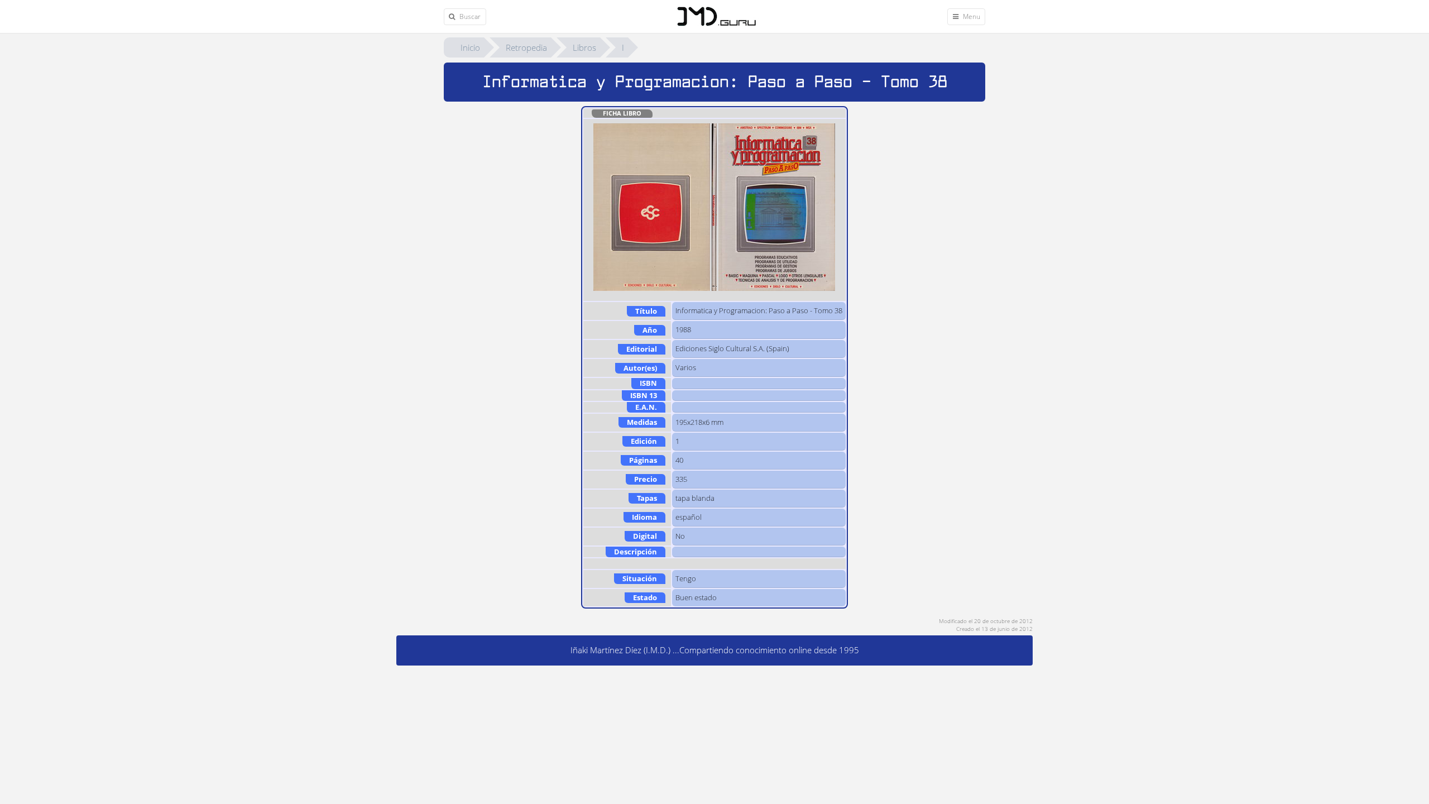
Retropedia (526, 47)
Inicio (470, 47)
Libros (584, 47)
